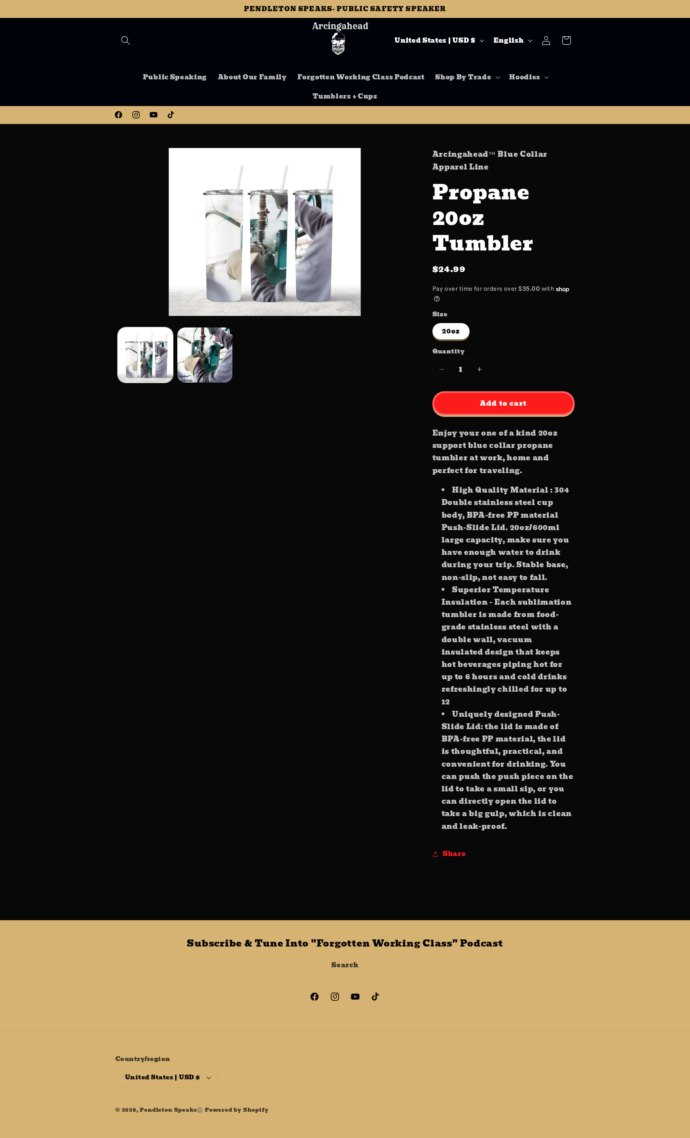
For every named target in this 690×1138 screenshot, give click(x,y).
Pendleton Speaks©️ (171, 1110)
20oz (451, 331)
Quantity (448, 351)
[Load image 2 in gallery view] (204, 355)
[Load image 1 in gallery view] (145, 355)
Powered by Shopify (237, 1110)
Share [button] (454, 853)
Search (344, 965)
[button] (125, 40)
